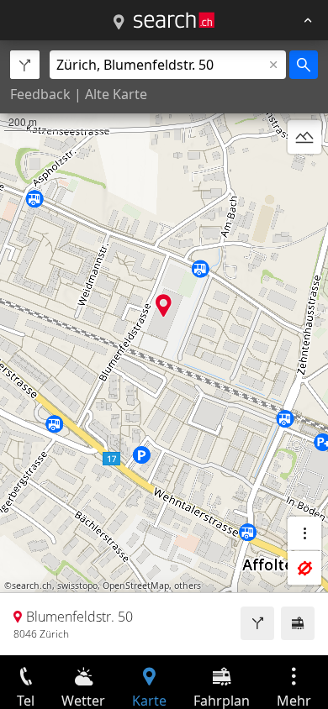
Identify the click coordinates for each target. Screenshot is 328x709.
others (187, 585)
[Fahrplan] (298, 623)
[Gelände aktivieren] (304, 137)
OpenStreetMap (136, 585)
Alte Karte (116, 94)
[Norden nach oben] (304, 177)
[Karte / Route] (119, 22)
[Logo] (174, 20)
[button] (164, 305)
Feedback (40, 94)
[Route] (257, 623)
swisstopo (77, 585)
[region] (164, 347)
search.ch (32, 585)
